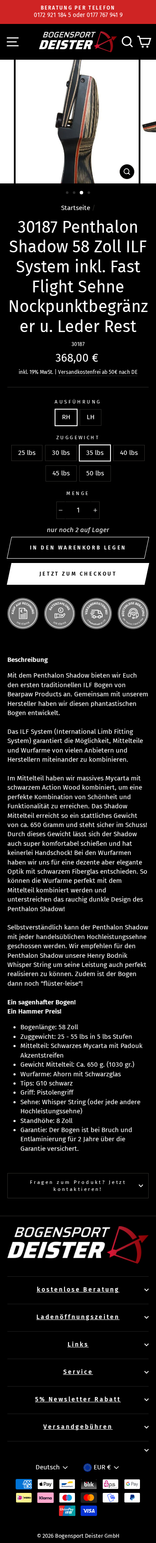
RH (66, 417)
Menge (77, 493)
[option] (78, 12)
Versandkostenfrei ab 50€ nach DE (97, 372)
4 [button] (90, 193)
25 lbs (27, 453)
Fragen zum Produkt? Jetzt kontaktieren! (78, 1185)
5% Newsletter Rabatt (78, 1399)
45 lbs (61, 473)
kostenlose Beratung (78, 1289)
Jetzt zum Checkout (78, 574)
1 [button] (68, 193)
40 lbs (129, 453)
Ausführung (78, 402)
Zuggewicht (78, 437)
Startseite (75, 208)
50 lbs (95, 473)
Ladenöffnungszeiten (78, 1317)
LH (90, 417)
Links (78, 1344)
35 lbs (95, 453)
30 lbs (61, 453)
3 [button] (82, 193)
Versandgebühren (78, 1427)
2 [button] (75, 193)
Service (78, 1372)
